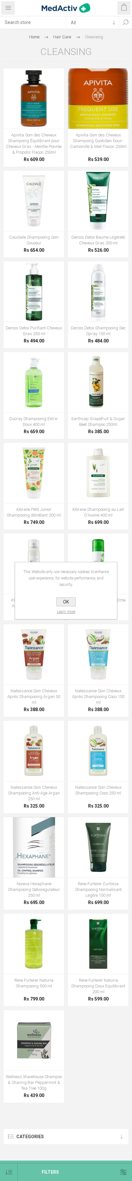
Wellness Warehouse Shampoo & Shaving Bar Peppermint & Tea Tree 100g (34, 1082)
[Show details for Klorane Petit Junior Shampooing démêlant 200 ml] (34, 473)
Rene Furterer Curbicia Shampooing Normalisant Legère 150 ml (98, 889)
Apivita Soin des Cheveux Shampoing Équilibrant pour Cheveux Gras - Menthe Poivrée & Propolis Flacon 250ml (34, 144)
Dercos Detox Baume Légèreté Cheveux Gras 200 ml (98, 240)
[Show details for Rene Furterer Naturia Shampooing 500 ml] (34, 944)
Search (125, 22)
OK (66, 601)
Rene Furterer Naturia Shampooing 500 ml (34, 983)
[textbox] (33, 22)
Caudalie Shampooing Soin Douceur (34, 240)
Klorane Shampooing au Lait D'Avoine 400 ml (98, 512)
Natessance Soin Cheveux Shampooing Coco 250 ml (98, 790)
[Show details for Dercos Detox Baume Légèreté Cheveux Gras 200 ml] (98, 201)
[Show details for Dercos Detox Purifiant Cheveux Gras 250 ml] (34, 291)
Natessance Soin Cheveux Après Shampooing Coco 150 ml (98, 696)
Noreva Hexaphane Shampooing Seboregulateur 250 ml (34, 889)
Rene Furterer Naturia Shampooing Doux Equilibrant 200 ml (98, 986)
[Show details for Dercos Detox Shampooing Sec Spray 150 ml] (98, 291)
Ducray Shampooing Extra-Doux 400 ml (33, 421)
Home (34, 37)
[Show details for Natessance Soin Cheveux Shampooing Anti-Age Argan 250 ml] (34, 751)
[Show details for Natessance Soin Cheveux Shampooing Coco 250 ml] (98, 751)
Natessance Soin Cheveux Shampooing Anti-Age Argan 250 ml (34, 793)
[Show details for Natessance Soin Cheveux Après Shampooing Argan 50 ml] (34, 654)
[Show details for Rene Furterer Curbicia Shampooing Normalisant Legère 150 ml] (98, 847)
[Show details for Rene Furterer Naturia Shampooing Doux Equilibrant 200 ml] (98, 944)
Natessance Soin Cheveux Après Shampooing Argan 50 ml (33, 696)
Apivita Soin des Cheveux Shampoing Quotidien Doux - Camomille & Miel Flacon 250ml (98, 141)
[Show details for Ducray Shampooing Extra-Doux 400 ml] (34, 382)
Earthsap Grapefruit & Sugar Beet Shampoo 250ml (98, 421)
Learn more (66, 612)
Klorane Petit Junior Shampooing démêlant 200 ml (34, 512)
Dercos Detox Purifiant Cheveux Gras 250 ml (34, 331)
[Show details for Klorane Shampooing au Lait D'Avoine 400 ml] (98, 473)
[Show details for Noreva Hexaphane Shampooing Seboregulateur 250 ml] (34, 847)
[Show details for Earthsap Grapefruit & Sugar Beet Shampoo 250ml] (98, 382)
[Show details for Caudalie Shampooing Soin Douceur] (34, 201)
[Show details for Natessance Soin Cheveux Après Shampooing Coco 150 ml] (98, 654)
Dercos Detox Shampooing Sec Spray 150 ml (98, 331)
